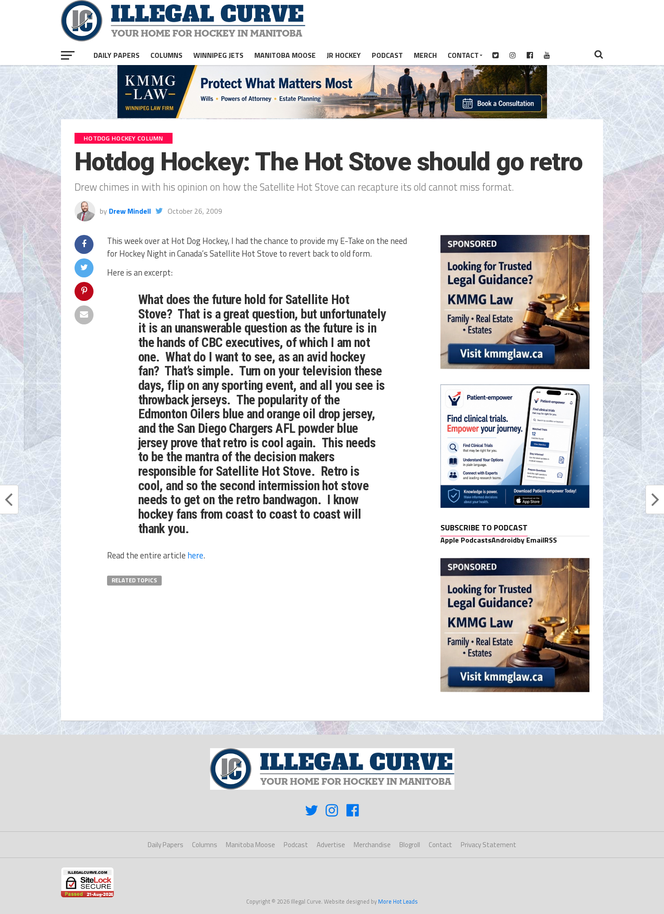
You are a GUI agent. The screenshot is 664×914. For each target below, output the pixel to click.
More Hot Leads (398, 901)
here (195, 555)
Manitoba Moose (285, 55)
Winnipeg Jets (218, 55)
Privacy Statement (488, 844)
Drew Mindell (130, 211)
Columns (166, 55)
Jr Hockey (344, 55)
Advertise (331, 844)
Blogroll (409, 844)
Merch (425, 55)
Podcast (387, 55)
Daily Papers (117, 55)
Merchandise (372, 844)
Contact (463, 55)
